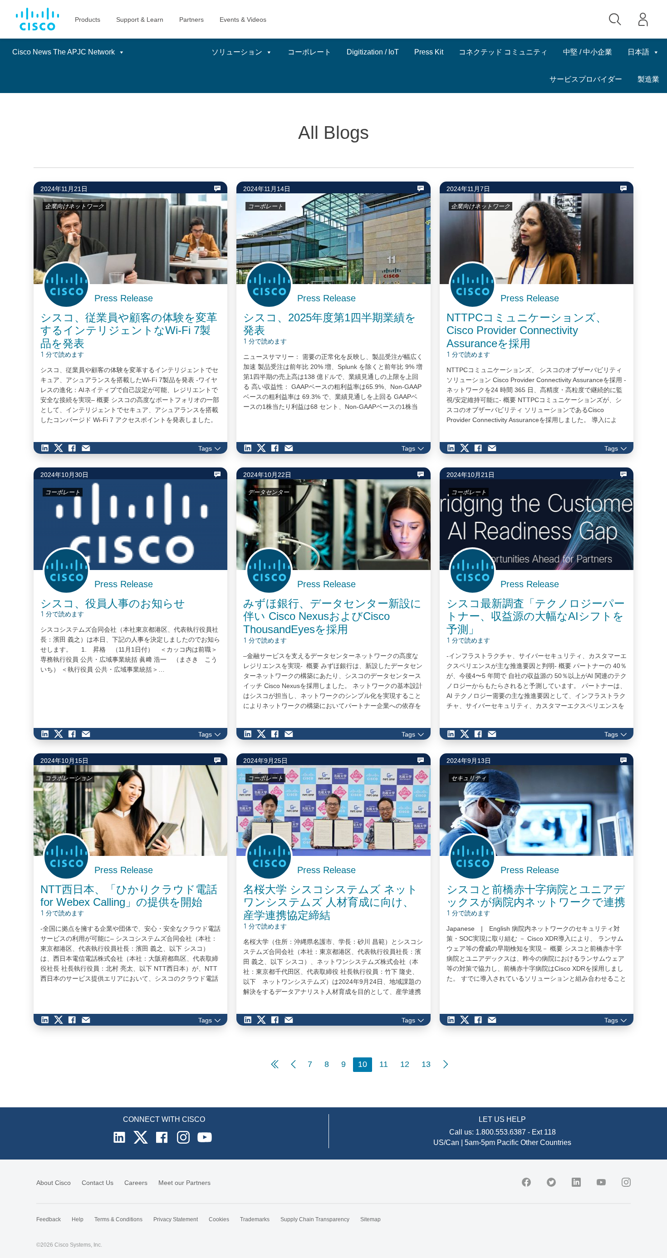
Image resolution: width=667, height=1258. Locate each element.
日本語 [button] (638, 52)
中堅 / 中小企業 (587, 52)
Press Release (123, 298)
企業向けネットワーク (74, 206)
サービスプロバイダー (585, 79)
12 (404, 1064)
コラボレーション (68, 778)
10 (362, 1064)
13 (426, 1064)
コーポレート (309, 52)
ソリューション (236, 52)
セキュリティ (468, 778)
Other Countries (545, 1142)
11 (383, 1064)
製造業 (648, 79)
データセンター (268, 492)
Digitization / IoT (373, 52)
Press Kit (428, 52)
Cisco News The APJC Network (63, 52)
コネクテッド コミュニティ (503, 52)
